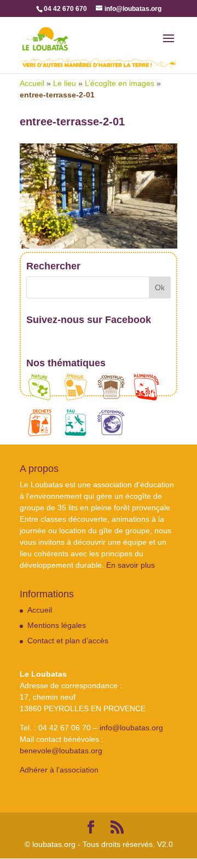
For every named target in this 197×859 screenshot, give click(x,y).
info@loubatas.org (131, 727)
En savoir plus (130, 565)
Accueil (32, 83)
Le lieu (64, 83)
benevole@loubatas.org (61, 750)
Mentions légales (56, 625)
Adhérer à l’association (59, 769)
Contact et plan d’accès (67, 640)
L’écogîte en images (119, 83)
